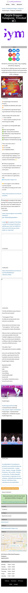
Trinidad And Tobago (11, 8)
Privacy (21, 581)
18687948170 (4, 522)
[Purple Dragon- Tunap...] (14, 543)
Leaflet (10, 550)
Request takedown (6, 492)
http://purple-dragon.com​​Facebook (11, 409)
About (7, 581)
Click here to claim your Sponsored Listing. (13, 502)
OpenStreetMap (19, 550)
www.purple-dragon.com (10, 179)
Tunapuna (20, 8)
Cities (13, 4)
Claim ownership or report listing (10, 488)
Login (16, 584)
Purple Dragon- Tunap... (15, 545)
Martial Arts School (6, 516)
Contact (13, 581)
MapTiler (14, 550)
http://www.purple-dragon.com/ (9, 528)
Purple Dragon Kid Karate (8, 405)
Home (8, 4)
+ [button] (3, 535)
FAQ (11, 584)
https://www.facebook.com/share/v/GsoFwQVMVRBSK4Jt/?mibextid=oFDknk (11, 272)
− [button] (3, 537)
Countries (20, 4)
